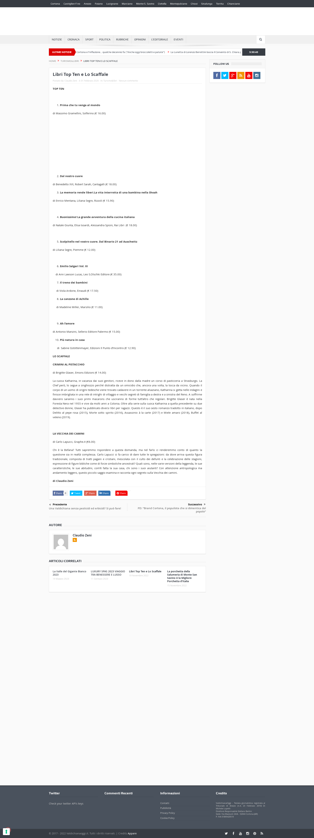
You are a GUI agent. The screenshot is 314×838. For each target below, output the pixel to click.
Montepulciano (178, 3)
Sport (89, 39)
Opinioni (140, 39)
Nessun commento (128, 80)
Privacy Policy (167, 813)
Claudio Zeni (71, 80)
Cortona (55, 3)
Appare (132, 833)
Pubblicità (165, 808)
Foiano (99, 3)
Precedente (60, 504)
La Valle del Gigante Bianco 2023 (69, 573)
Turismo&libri (110, 80)
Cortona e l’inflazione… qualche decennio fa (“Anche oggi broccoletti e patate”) (104, 52)
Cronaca (74, 39)
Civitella (162, 3)
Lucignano (112, 3)
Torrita (220, 3)
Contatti (164, 803)
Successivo (195, 504)
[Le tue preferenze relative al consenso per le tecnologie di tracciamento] (6, 831)
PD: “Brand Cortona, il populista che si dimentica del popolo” (172, 509)
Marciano (127, 3)
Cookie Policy (167, 818)
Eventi (178, 39)
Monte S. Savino (145, 3)
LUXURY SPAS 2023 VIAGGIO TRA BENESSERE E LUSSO (108, 573)
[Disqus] (127, 643)
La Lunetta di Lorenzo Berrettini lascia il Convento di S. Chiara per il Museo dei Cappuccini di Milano (209, 52)
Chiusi (194, 3)
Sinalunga (206, 3)
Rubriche (122, 39)
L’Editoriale (159, 39)
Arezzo (87, 3)
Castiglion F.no (72, 3)
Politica (104, 39)
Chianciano (233, 3)
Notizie (57, 39)
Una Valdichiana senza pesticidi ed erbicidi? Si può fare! (85, 508)
